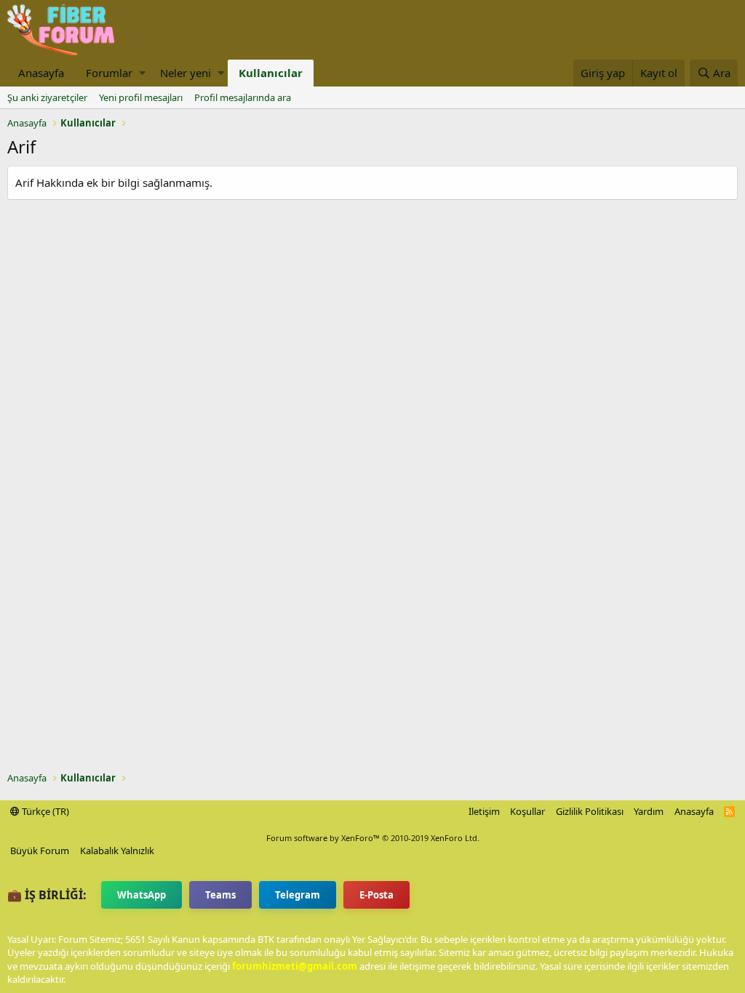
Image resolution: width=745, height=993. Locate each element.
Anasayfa (41, 72)
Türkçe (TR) (44, 811)
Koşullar (527, 811)
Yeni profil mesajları (141, 97)
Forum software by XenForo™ (372, 837)
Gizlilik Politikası (590, 811)
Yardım (649, 811)
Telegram (297, 894)
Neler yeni (185, 72)
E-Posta (376, 894)
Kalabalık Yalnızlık (117, 850)
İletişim (484, 811)
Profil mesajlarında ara (242, 97)
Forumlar (109, 72)
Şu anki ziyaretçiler (47, 97)
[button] (142, 73)
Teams (220, 894)
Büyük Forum (39, 850)
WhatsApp (141, 894)
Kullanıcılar (271, 72)
